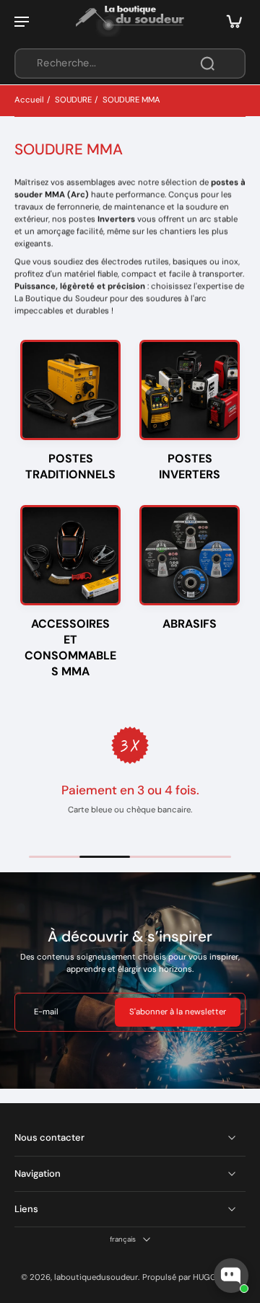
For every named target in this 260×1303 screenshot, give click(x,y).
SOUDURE (73, 100)
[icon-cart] (230, 20)
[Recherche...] (207, 63)
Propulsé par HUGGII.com (191, 1277)
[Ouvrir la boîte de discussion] (231, 1275)
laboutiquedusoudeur (96, 1277)
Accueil (29, 100)
